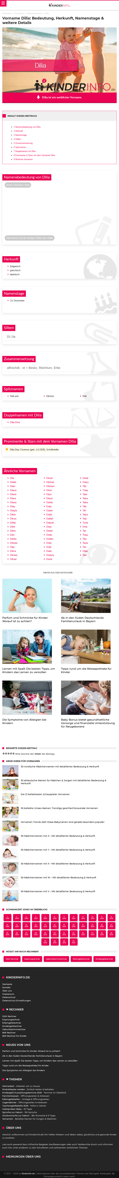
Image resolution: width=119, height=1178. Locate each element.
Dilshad (50, 482)
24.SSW (111, 926)
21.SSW (83, 926)
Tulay (85, 534)
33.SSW (83, 934)
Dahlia (49, 502)
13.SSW (7, 926)
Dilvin (49, 490)
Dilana (13, 490)
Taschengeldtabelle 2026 (15, 1105)
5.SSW (45, 917)
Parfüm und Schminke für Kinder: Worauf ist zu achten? (31, 1051)
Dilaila (13, 482)
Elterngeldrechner (81, 959)
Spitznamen (20, 147)
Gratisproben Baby (12, 1109)
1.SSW (7, 917)
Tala (85, 518)
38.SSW (55, 942)
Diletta (13, 538)
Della (48, 543)
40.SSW (73, 942)
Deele (49, 559)
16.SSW (36, 926)
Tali (84, 530)
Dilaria (13, 502)
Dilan (12, 486)
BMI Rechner (8, 1032)
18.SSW (55, 926)
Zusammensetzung (23, 143)
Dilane (13, 494)
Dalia (48, 506)
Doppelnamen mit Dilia (24, 151)
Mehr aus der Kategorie (58, 572)
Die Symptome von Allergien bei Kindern (23, 1070)
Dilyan (49, 498)
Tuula (85, 522)
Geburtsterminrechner (56, 959)
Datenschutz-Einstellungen (16, 1000)
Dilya (48, 494)
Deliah (49, 530)
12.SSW (111, 917)
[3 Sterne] (8, 753)
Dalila (49, 514)
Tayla (85, 543)
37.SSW (45, 942)
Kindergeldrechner (104, 959)
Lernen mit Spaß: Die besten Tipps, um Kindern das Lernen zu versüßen (39, 1060)
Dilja (12, 547)
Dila (12, 478)
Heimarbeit (8, 1086)
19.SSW (64, 926)
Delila (49, 534)
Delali (85, 478)
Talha (85, 502)
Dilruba (13, 555)
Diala (85, 551)
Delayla (50, 555)
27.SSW (26, 934)
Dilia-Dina (15, 422)
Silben (17, 139)
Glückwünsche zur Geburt (15, 1115)
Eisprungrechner (32, 959)
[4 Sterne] (11, 753)
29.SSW (45, 934)
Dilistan (14, 543)
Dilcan (13, 518)
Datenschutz (8, 997)
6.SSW (55, 917)
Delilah (49, 538)
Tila (84, 547)
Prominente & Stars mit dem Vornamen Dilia (34, 155)
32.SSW (73, 934)
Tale (85, 555)
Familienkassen (10, 1096)
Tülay (85, 490)
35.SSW (102, 934)
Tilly (84, 486)
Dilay (12, 506)
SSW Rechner (12, 959)
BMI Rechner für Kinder (14, 1036)
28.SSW (36, 934)
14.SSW (17, 926)
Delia (48, 526)
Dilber (13, 514)
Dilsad (13, 559)
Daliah (49, 510)
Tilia (84, 538)
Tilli (84, 510)
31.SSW (64, 934)
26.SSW (17, 934)
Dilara (13, 498)
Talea (85, 498)
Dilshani (50, 486)
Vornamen (7, 1119)
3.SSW (26, 917)
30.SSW (55, 934)
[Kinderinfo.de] (59, 5)
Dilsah (49, 478)
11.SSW (102, 917)
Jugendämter (9, 1102)
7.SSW (64, 917)
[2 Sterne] (6, 753)
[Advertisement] (59, 212)
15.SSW (26, 926)
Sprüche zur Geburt (12, 1112)
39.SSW (64, 942)
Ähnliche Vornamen (23, 159)
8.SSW (73, 917)
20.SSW (73, 926)
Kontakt (6, 987)
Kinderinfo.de (28, 1173)
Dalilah (49, 518)
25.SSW (7, 934)
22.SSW (92, 926)
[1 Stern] (3, 753)
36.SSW (111, 934)
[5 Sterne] (13, 753)
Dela (85, 526)
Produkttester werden (13, 1089)
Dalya (85, 482)
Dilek (12, 526)
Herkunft (18, 131)
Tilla (84, 506)
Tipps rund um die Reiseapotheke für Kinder (25, 1065)
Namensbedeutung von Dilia (27, 127)
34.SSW (92, 934)
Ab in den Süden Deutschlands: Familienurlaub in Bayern (32, 1056)
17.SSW (45, 926)
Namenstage (20, 135)
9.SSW (83, 917)
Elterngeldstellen (11, 1099)
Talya (85, 514)
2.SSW (17, 917)
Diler (12, 534)
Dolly (48, 547)
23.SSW (102, 926)
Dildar (13, 522)
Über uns (7, 990)
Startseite (7, 984)
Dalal (48, 551)
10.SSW (92, 917)
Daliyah (50, 522)
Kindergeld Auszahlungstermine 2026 (22, 1092)
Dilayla (13, 510)
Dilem (13, 530)
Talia (85, 494)
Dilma (13, 551)
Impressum (8, 994)
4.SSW (36, 917)
